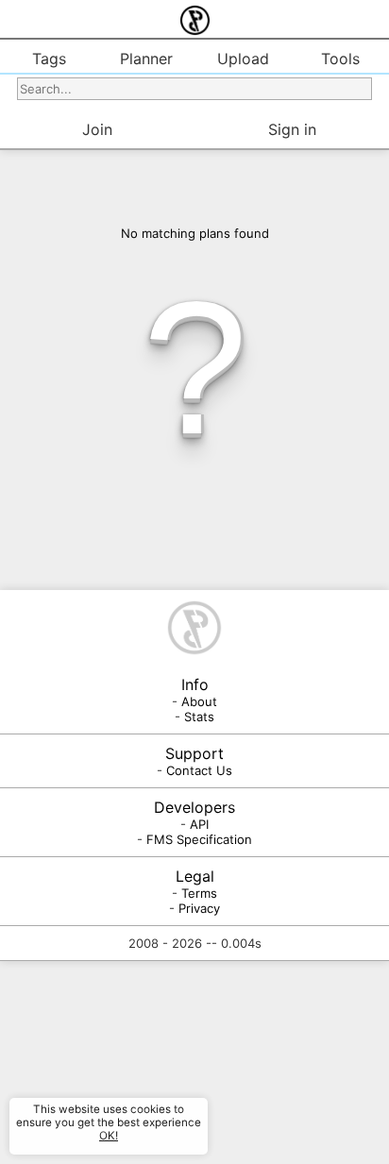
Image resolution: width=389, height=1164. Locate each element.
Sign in (292, 129)
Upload (243, 58)
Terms (199, 893)
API (199, 824)
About (199, 701)
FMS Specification (199, 839)
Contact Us (199, 770)
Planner (146, 58)
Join (97, 129)
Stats (199, 716)
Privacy (199, 908)
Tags (49, 58)
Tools (340, 58)
